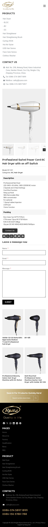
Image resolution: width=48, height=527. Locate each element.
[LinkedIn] (15, 236)
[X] (8, 236)
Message (5, 268)
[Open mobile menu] (44, 6)
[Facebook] (4, 236)
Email (4, 258)
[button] (42, 92)
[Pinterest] (22, 236)
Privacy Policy (40, 523)
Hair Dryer (18, 173)
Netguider (27, 525)
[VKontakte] (19, 236)
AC (12, 173)
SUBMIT (8, 302)
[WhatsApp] (11, 236)
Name (4, 248)
